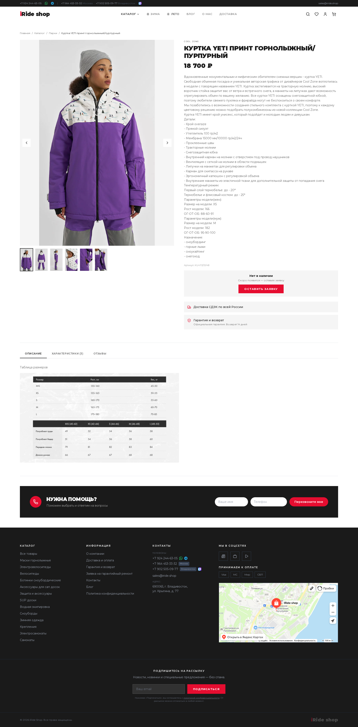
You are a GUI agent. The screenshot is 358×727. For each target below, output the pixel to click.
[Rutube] (234, 556)
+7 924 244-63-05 (30, 3)
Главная (25, 33)
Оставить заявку (261, 289)
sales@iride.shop (328, 3)
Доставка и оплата (100, 560)
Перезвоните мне (308, 502)
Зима (155, 14)
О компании (95, 554)
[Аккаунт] (325, 14)
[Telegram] (52, 3)
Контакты (93, 580)
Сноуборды (28, 613)
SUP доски (28, 600)
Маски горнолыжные (35, 560)
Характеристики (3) (67, 353)
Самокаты (27, 640)
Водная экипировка (35, 607)
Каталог (128, 14)
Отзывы (99, 353)
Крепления (28, 627)
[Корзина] (334, 14)
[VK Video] (246, 556)
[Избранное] (316, 14)
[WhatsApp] (46, 3)
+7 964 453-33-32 (77, 3)
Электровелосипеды (35, 567)
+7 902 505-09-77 (115, 3)
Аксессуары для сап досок (40, 587)
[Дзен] (223, 556)
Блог (190, 14)
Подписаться (206, 689)
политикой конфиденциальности (202, 697)
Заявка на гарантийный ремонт (109, 573)
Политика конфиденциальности (110, 593)
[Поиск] (308, 14)
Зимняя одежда (32, 620)
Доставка (228, 14)
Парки (53, 33)
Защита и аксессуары (36, 593)
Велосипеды (29, 573)
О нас (207, 14)
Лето (175, 14)
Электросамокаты (33, 633)
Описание (33, 353)
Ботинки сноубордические (40, 580)
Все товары (28, 554)
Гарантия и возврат (100, 567)
